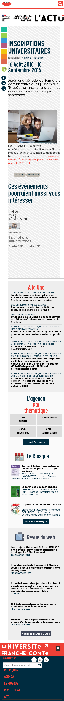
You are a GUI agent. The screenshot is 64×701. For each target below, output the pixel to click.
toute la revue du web (36, 633)
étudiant (19, 174)
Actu (7, 697)
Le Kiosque (11, 683)
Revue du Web (13, 690)
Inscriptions (14, 58)
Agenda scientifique (23, 431)
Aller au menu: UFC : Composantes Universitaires (6, 4)
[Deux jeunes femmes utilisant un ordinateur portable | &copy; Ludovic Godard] (32, 126)
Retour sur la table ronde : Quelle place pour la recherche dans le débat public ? (36, 334)
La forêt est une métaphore (39, 487)
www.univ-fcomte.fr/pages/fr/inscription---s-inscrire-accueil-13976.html (34, 159)
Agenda (4, 70)
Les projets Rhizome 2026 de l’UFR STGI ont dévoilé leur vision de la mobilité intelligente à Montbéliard (35, 550)
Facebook (3, 78)
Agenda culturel (23, 419)
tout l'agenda (36, 442)
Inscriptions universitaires (20, 239)
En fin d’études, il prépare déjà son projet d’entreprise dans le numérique (35, 621)
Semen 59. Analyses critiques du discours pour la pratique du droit (40, 468)
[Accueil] (33, 18)
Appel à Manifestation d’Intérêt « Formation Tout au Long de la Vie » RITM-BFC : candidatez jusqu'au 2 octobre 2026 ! (33, 382)
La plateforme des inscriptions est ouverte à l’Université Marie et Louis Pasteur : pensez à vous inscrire (34, 297)
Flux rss (3, 88)
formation (33, 174)
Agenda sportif (49, 417)
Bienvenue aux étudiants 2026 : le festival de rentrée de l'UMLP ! (32, 308)
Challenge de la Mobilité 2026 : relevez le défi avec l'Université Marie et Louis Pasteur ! (35, 319)
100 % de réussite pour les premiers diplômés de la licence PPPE (33, 605)
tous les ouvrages (36, 521)
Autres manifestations (49, 431)
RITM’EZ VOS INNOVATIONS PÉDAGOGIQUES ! (27, 348)
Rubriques (11, 670)
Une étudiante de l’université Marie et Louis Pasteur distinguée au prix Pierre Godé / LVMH (35, 568)
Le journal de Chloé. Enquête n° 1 (41, 506)
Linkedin (3, 83)
